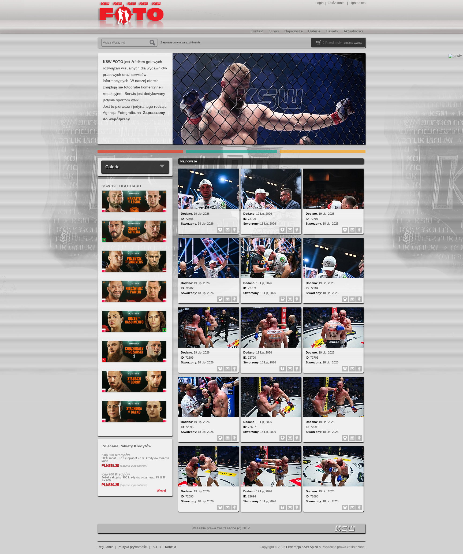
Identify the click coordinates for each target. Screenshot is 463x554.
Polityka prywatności (132, 547)
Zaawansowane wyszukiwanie (180, 42)
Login (319, 3)
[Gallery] (134, 219)
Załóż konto (336, 3)
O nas (274, 31)
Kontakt (257, 31)
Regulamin (106, 547)
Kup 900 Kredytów (116, 474)
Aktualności (353, 31)
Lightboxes (357, 3)
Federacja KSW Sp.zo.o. (304, 547)
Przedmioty (332, 42)
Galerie (314, 31)
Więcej (161, 490)
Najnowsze (293, 31)
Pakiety (332, 31)
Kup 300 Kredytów (116, 455)
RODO (156, 547)
